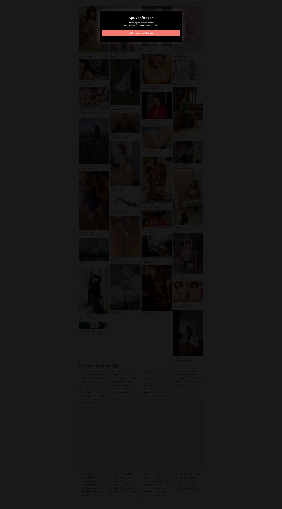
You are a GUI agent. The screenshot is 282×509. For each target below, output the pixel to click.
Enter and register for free (141, 33)
